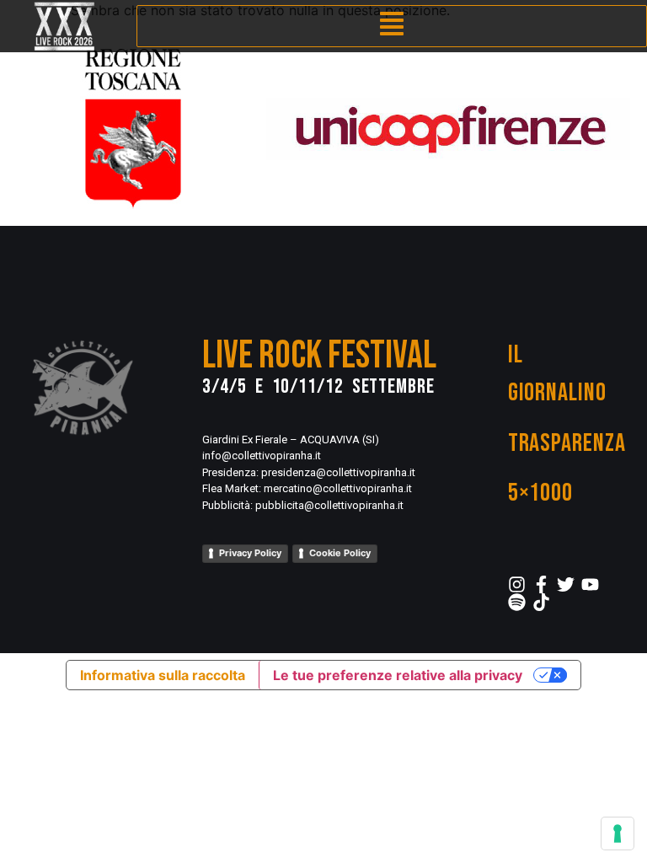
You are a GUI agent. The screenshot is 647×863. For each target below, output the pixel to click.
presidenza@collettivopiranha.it (338, 472)
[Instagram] (517, 584)
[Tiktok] (541, 602)
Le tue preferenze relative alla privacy (397, 675)
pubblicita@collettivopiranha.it (329, 505)
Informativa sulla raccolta (162, 675)
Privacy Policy (250, 553)
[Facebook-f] (541, 584)
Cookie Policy (340, 553)
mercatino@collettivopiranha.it (338, 488)
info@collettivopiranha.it (261, 455)
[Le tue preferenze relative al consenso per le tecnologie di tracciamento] (618, 833)
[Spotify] (517, 602)
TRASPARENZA (567, 443)
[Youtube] (590, 584)
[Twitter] (566, 584)
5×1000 (540, 493)
